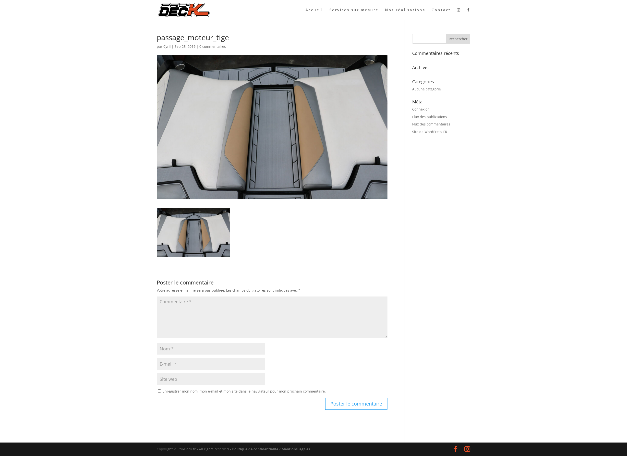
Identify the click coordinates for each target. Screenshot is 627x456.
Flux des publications (429, 116)
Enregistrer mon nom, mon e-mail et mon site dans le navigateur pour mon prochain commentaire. (244, 391)
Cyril (167, 46)
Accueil (314, 10)
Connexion (421, 109)
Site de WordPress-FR (429, 131)
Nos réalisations (405, 10)
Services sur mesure (354, 10)
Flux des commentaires (431, 124)
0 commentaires (212, 46)
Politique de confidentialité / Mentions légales (271, 449)
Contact (441, 10)
